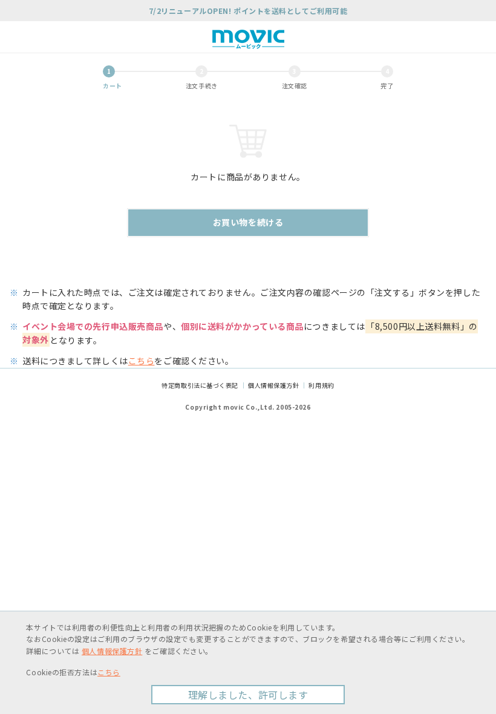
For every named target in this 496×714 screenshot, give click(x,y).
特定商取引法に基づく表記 (200, 385)
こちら (141, 361)
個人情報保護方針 (273, 385)
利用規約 (321, 385)
